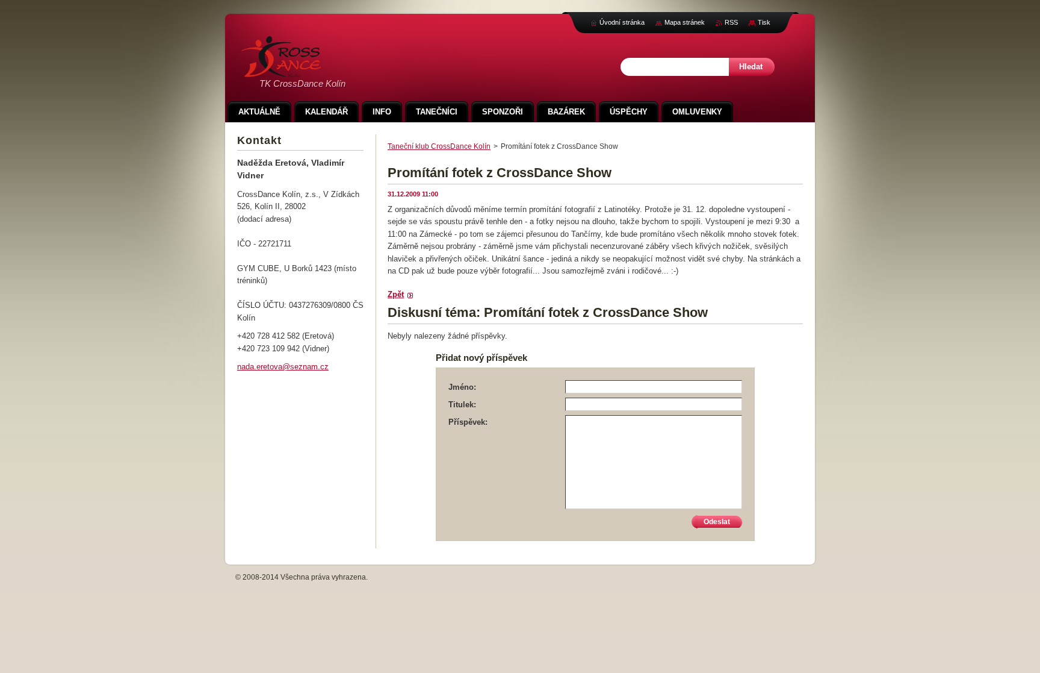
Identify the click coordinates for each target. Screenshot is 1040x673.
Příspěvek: (468, 422)
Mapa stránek (684, 22)
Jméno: (462, 387)
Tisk (764, 22)
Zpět (396, 294)
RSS (731, 22)
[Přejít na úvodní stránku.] (281, 71)
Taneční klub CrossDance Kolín (439, 146)
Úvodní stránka (622, 22)
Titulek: (462, 404)
